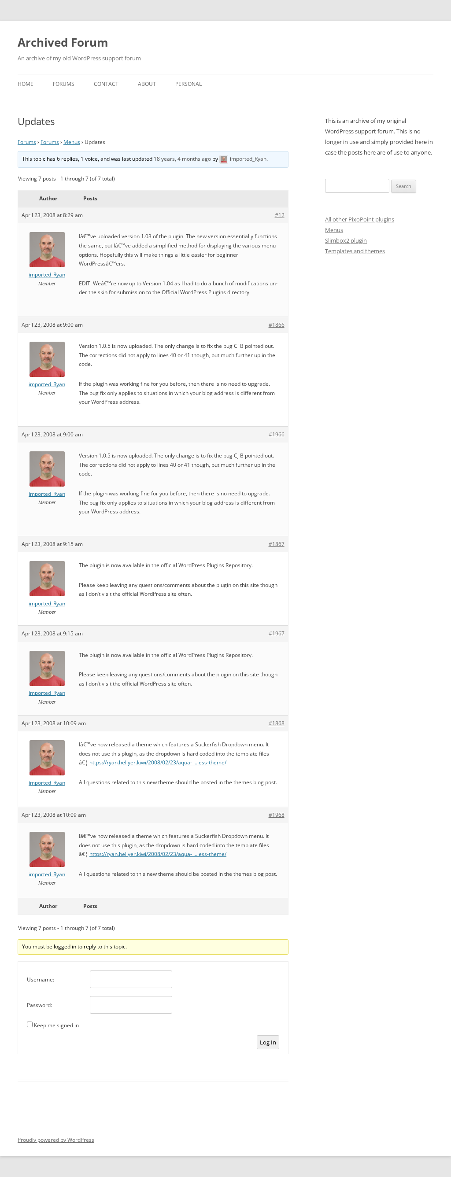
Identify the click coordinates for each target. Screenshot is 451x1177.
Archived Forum (63, 42)
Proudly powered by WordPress (56, 1140)
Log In (268, 1042)
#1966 (277, 434)
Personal (188, 84)
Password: (39, 1005)
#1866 (277, 324)
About (147, 84)
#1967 (277, 633)
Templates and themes (355, 251)
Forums (63, 84)
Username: (40, 979)
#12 (280, 215)
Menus (71, 142)
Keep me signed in (56, 1025)
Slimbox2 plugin (346, 240)
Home (25, 84)
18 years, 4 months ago (182, 158)
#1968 (277, 815)
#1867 (277, 544)
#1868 (277, 723)
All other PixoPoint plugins (359, 219)
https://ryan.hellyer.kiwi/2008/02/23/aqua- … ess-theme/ (157, 762)
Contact (106, 84)
